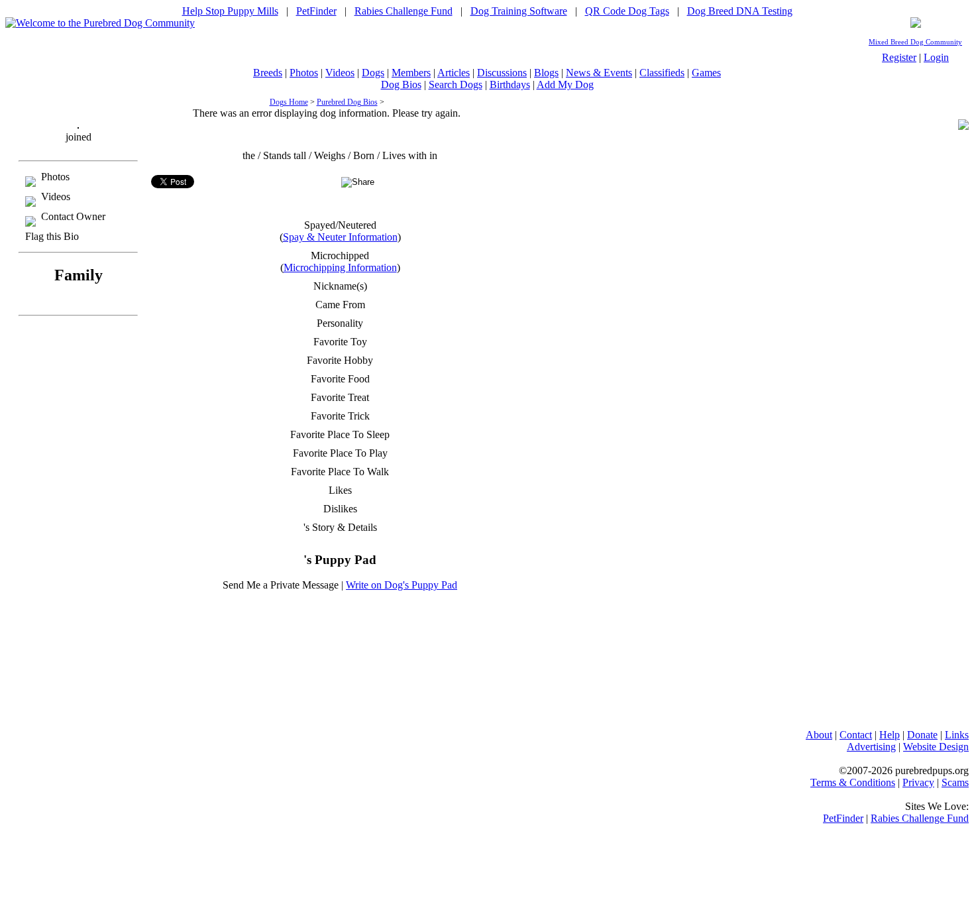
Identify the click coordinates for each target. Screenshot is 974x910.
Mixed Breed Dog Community (915, 42)
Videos (339, 72)
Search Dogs (455, 84)
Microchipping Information (340, 267)
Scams (955, 782)
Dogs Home (289, 102)
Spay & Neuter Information (340, 237)
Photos (304, 72)
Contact (855, 734)
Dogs (373, 72)
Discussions (502, 72)
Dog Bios (401, 84)
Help (889, 734)
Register (899, 57)
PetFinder (316, 11)
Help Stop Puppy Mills (230, 11)
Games (706, 72)
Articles (453, 72)
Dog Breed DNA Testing (739, 11)
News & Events (599, 72)
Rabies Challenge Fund (403, 11)
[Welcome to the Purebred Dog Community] (100, 22)
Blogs (546, 72)
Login (936, 57)
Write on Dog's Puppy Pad (401, 585)
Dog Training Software (518, 11)
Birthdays (510, 84)
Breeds (267, 72)
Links (957, 734)
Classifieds (661, 72)
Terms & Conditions (852, 782)
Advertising (871, 746)
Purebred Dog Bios (347, 102)
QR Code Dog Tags (627, 11)
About (819, 734)
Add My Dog (565, 84)
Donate (922, 734)
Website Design (936, 746)
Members (411, 72)
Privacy (918, 782)
